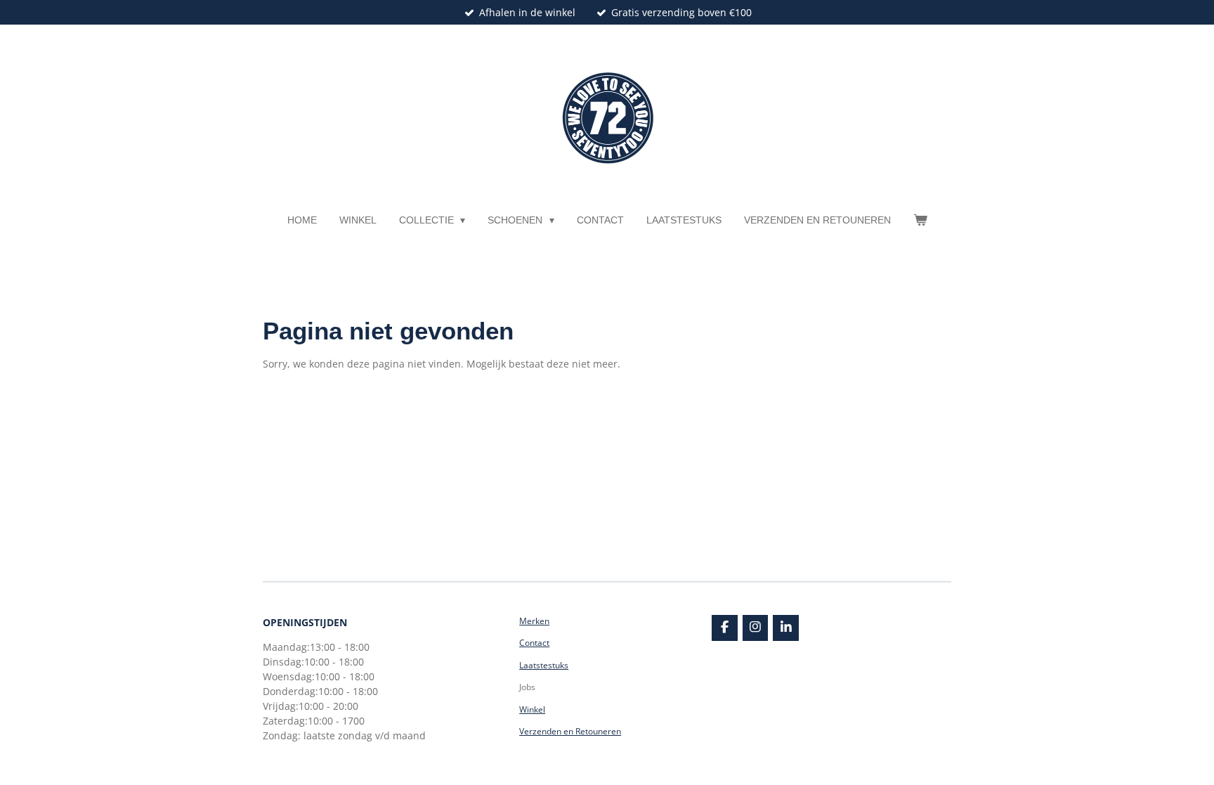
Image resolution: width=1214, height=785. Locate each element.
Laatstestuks (543, 665)
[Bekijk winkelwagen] (920, 220)
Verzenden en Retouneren (570, 731)
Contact (534, 642)
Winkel (532, 709)
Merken (534, 621)
